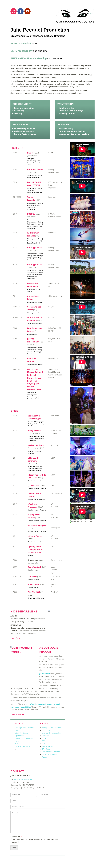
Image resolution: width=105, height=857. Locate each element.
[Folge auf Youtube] (27, 11)
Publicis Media (47, 746)
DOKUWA (18, 744)
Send (14, 848)
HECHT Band (46, 730)
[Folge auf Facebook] (20, 11)
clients (44, 723)
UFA (43, 744)
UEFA (44, 738)
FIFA (43, 741)
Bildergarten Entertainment (52, 727)
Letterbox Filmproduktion (51, 733)
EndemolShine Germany (51, 752)
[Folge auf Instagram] (13, 11)
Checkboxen (16, 836)
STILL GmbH (46, 749)
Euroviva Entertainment (23, 746)
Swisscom (45, 736)
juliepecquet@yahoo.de (23, 779)
